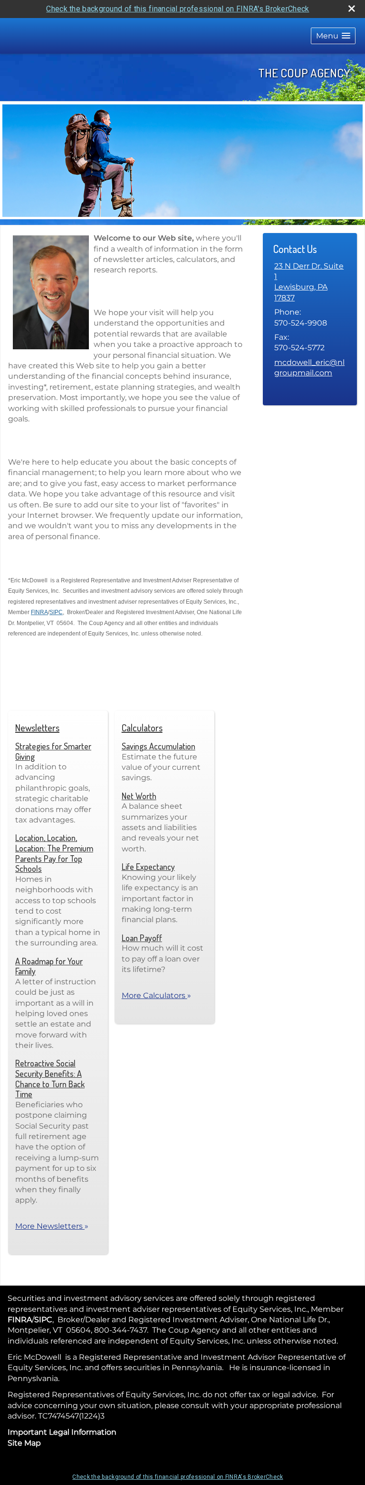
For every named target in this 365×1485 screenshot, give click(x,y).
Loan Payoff (142, 938)
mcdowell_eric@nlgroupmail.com (309, 367)
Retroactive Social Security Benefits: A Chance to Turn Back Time (50, 1078)
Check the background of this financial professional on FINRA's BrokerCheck (177, 8)
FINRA (39, 612)
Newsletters (37, 727)
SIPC (56, 612)
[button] (333, 36)
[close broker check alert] (351, 8)
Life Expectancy (148, 866)
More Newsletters (51, 1226)
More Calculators (156, 995)
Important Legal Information (62, 1432)
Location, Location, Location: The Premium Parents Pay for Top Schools (54, 853)
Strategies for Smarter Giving (53, 751)
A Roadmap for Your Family (49, 966)
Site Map (24, 1443)
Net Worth (139, 796)
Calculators (142, 727)
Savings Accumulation (158, 746)
